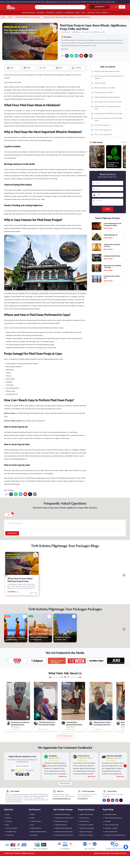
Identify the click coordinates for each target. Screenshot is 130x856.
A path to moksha (99, 83)
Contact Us (104, 13)
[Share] (55, 31)
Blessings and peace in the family (103, 88)
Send (44, 68)
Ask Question (12, 533)
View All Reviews (65, 783)
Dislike (28, 68)
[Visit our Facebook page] (104, 800)
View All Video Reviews (65, 736)
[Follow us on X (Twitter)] (121, 800)
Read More (64, 49)
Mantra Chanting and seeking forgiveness (106, 97)
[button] (94, 195)
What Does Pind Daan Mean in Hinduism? (106, 71)
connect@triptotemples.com (61, 799)
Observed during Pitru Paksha (102, 93)
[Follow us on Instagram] (116, 800)
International (69, 13)
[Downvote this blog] (36, 593)
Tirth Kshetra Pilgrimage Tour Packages (27, 17)
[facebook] (67, 55)
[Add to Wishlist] (54, 27)
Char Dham (49, 13)
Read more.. (63, 777)
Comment (78, 68)
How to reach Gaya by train (101, 130)
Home (3, 17)
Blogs (77, 13)
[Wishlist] (112, 6)
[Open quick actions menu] (126, 847)
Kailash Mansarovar (28, 13)
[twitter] (86, 55)
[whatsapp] (71, 55)
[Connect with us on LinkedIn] (112, 800)
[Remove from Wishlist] (35, 555)
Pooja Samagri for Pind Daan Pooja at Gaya (107, 114)
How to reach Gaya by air (100, 125)
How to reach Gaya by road (101, 135)
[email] (90, 55)
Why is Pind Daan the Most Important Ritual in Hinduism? (108, 77)
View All (123, 142)
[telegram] (76, 55)
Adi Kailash (40, 13)
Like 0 (12, 68)
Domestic (59, 13)
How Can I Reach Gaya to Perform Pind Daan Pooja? (107, 119)
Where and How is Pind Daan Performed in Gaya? (106, 108)
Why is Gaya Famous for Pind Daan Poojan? (107, 102)
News (98, 13)
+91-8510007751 (82, 799)
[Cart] (116, 6)
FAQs (83, 13)
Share (60, 68)
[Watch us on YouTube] (108, 800)
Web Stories (91, 13)
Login (122, 7)
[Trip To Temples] (8, 7)
